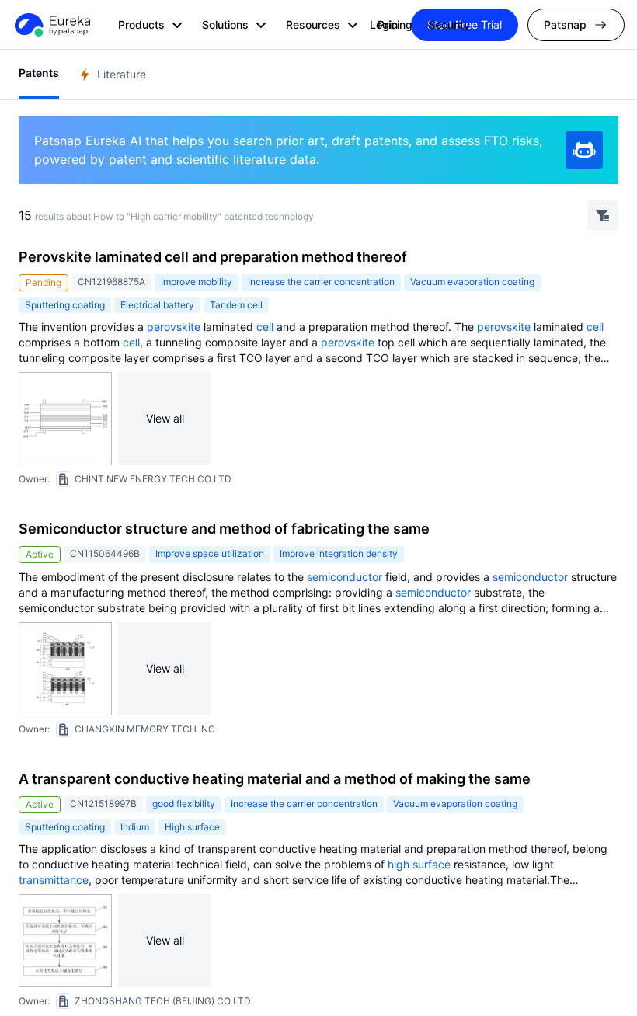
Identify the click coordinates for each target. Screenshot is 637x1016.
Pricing (395, 24)
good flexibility (183, 803)
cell (264, 326)
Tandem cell (236, 305)
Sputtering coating (65, 305)
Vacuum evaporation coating (472, 281)
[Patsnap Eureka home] (51, 25)
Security (449, 24)
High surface (192, 827)
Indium (134, 827)
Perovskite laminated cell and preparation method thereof (213, 257)
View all (165, 418)
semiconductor (344, 576)
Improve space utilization (209, 553)
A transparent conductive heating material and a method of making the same (275, 779)
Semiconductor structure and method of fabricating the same (224, 528)
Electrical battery (157, 305)
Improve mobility (196, 281)
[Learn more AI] (584, 150)
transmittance (54, 879)
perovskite (173, 326)
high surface (419, 864)
